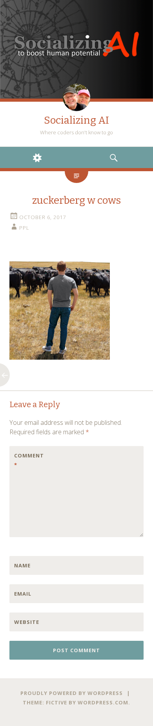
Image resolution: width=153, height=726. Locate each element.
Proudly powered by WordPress (71, 693)
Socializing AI (76, 120)
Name (22, 565)
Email (22, 593)
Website (26, 621)
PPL (24, 227)
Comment (29, 460)
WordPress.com (103, 702)
